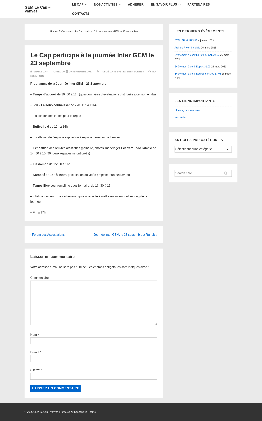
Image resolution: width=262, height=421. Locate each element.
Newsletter (180, 117)
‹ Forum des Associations (47, 234)
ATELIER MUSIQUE (186, 40)
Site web (36, 370)
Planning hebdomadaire (187, 110)
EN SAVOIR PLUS (164, 4)
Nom (33, 334)
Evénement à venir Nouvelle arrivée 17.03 (198, 73)
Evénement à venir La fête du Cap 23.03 (197, 54)
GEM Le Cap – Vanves (37, 9)
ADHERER (136, 4)
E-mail (34, 352)
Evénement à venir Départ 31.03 (192, 66)
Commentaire (39, 277)
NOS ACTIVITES (106, 4)
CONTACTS (80, 13)
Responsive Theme (85, 411)
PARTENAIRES (198, 4)
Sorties (139, 71)
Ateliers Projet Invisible (187, 47)
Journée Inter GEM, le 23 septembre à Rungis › (125, 234)
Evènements (125, 71)
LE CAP (78, 4)
